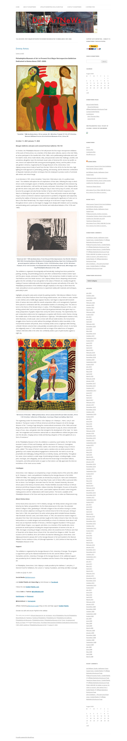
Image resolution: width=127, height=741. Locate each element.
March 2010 (89, 599)
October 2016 (90, 412)
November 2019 (91, 333)
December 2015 (91, 436)
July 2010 (88, 590)
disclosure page (33, 606)
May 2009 (89, 623)
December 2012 (91, 521)
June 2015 (89, 450)
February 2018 (90, 379)
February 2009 (90, 630)
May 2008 (89, 652)
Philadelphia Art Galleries (64, 618)
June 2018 (89, 369)
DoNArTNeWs (64, 606)
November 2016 (91, 409)
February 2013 (90, 516)
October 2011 (90, 554)
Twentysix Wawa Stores (93, 186)
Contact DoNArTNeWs (74, 7)
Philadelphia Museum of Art (52, 620)
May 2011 (89, 566)
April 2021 (89, 322)
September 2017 (91, 390)
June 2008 (89, 649)
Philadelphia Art (51, 618)
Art (44, 615)
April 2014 (89, 483)
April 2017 (89, 398)
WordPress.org (90, 154)
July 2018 (88, 367)
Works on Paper (21, 622)
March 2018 (89, 376)
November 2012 (91, 523)
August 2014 (90, 474)
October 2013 (90, 497)
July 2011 (88, 561)
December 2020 (91, 326)
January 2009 (90, 633)
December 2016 (91, 407)
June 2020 (89, 329)
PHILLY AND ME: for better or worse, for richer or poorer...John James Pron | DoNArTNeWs (98, 256)
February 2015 (90, 459)
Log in (88, 147)
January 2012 (90, 547)
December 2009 (91, 607)
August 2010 (90, 588)
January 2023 (90, 305)
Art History (49, 615)
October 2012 (90, 526)
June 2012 (89, 535)
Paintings (29, 618)
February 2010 (90, 602)
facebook (54, 582)
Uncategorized (70, 620)
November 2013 (91, 495)
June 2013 (89, 507)
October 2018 (90, 360)
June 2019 (89, 343)
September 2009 (91, 614)
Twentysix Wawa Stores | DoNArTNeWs (98, 249)
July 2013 (88, 504)
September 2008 (91, 642)
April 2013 (89, 512)
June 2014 (89, 478)
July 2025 (88, 293)
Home (17, 7)
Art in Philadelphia (58, 615)
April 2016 (89, 426)
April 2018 (89, 374)
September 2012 (91, 528)
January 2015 (90, 462)
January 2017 (90, 405)
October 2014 (90, 469)
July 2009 (88, 618)
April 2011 (89, 569)
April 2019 (89, 348)
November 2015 (91, 438)
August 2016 (90, 417)
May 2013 (89, 509)
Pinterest (30, 596)
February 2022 (90, 312)
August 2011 (90, 559)
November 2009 (91, 609)
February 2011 (90, 573)
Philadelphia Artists (38, 620)
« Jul (87, 93)
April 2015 (89, 455)
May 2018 (89, 371)
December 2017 (91, 383)
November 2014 (91, 466)
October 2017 (90, 388)
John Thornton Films (93, 116)
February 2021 (90, 324)
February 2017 (90, 402)
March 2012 (89, 542)
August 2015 (90, 445)
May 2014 (89, 481)
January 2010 (90, 604)
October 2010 (90, 583)
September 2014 (91, 471)
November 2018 (91, 357)
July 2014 (88, 476)
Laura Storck (91, 119)
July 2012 (88, 533)
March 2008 (89, 656)
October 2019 (90, 336)
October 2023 (90, 295)
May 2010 (89, 595)
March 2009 (89, 628)
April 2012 (89, 540)
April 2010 (89, 597)
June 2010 (89, 592)
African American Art (37, 615)
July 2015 (88, 447)
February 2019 (90, 352)
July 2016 (88, 419)
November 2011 (91, 552)
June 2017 (89, 393)
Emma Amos (22, 48)
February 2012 (90, 545)
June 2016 (89, 421)
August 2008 (90, 645)
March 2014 (89, 485)
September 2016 (91, 414)
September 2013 (91, 500)
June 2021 (89, 319)
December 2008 (91, 635)
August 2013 (90, 502)
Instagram (31, 601)
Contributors (90, 7)
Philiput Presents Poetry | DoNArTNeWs (98, 245)
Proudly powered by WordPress (25, 737)
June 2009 (89, 621)
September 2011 (91, 557)
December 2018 (91, 355)
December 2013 (91, 493)
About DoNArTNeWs (29, 7)
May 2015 (89, 452)
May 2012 (89, 538)
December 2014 (91, 464)
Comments (90, 152)
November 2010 (91, 580)
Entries (89, 150)
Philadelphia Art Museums (24, 620)
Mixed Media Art (21, 618)
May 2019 (89, 345)
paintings (26, 625)
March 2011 (89, 571)
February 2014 (90, 488)
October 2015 (90, 440)
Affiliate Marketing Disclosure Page (51, 7)
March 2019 (89, 350)
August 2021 (90, 314)
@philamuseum (30, 577)
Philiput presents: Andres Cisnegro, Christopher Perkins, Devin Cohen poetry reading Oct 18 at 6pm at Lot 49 (98, 180)
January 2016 (90, 433)
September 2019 (91, 338)
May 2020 (89, 331)
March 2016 (89, 428)
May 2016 (89, 424)
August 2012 (90, 531)
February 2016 (90, 431)
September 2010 (91, 585)
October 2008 (90, 640)
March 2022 (89, 310)
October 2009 (90, 611)
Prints (63, 620)
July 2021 (88, 317)
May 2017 (89, 395)
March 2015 (89, 457)
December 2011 (91, 550)
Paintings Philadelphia (39, 618)
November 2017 (91, 386)
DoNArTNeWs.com (32, 587)
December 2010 (91, 578)
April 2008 (89, 654)
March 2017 (89, 400)
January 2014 (90, 490)
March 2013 (89, 514)
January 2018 (90, 381)
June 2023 (89, 300)
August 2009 (90, 616)
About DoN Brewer (93, 107)
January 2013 (90, 519)
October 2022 (90, 307)
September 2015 (91, 443)
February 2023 (90, 303)
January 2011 (90, 576)
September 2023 (91, 298)
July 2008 (88, 647)
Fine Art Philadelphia (70, 615)
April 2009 (89, 626)
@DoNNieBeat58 (37, 592)
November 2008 (91, 637)
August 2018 (90, 364)
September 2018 (91, 362)
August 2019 (90, 341)
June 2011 (89, 564)
